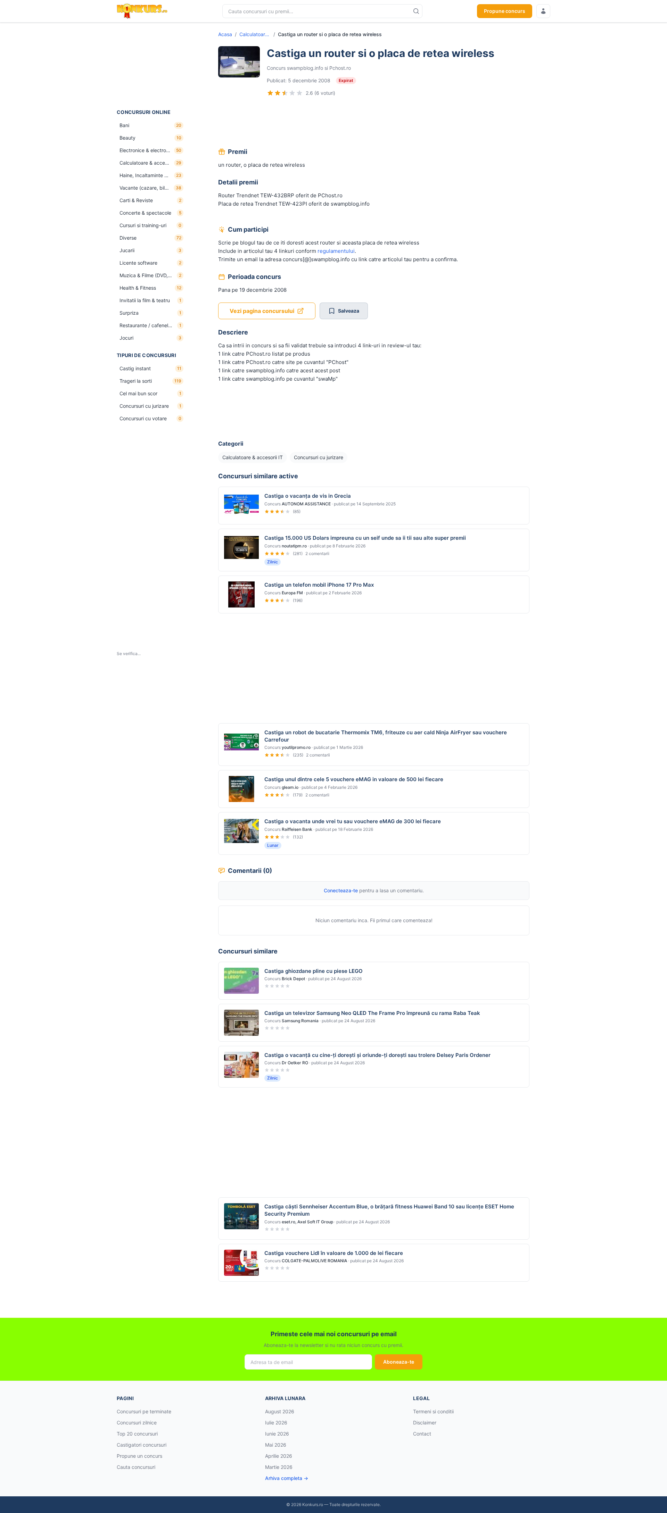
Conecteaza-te (341, 890)
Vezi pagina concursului (262, 310)
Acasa (225, 34)
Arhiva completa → (286, 1478)
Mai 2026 (275, 1445)
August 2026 (279, 1411)
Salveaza (348, 311)
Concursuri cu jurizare (318, 457)
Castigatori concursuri (141, 1445)
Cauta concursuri (136, 1467)
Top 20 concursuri (137, 1434)
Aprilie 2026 (278, 1456)
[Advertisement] (151, 65)
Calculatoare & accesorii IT (255, 34)
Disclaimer (424, 1422)
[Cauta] (416, 11)
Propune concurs (504, 11)
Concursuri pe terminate (144, 1411)
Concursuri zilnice (137, 1422)
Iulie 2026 (276, 1422)
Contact (422, 1434)
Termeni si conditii (433, 1411)
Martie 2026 (279, 1467)
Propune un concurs (139, 1456)
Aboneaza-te (398, 1362)
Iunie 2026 (277, 1434)
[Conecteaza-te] (543, 11)
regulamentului (336, 251)
